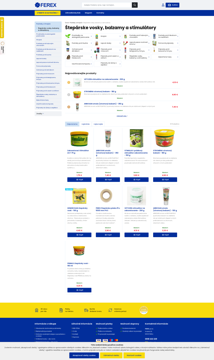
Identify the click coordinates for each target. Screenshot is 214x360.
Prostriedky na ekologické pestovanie (45, 35)
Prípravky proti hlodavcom (46, 87)
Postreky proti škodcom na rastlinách (46, 50)
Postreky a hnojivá (43, 24)
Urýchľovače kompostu (44, 104)
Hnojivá (39, 40)
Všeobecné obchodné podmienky (48, 328)
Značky (39, 113)
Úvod (67, 23)
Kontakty (100, 13)
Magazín (88, 13)
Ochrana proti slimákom (45, 70)
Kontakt (75, 334)
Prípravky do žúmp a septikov (47, 108)
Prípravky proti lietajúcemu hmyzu (46, 78)
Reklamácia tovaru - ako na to (47, 342)
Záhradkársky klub (72, 13)
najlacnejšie (98, 124)
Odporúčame (72, 124)
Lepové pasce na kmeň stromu (47, 62)
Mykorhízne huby (42, 100)
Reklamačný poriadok (44, 331)
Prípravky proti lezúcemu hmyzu (48, 83)
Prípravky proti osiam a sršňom (47, 91)
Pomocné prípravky (43, 66)
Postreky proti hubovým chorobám (44, 44)
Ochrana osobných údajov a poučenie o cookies (50, 335)
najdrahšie (86, 124)
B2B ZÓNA (76, 328)
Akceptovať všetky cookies (84, 355)
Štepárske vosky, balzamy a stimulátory (48, 29)
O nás (75, 331)
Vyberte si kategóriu (47, 13)
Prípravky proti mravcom (45, 74)
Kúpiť (81, 179)
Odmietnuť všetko (111, 355)
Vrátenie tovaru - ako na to (45, 339)
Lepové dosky (41, 58)
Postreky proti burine (43, 55)
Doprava (76, 337)
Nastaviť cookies (134, 355)
